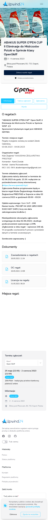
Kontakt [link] (5, 473)
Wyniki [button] (24, 107)
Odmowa (13, 514)
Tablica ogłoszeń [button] (24, 101)
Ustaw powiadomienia (25, 78)
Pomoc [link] (4, 455)
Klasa (8, 361)
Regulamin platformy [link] (10, 477)
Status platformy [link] (8, 459)
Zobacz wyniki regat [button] (24, 72)
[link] (13, 4)
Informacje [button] (8, 101)
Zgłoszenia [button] (40, 101)
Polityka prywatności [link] (10, 481)
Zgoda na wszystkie (30, 514)
